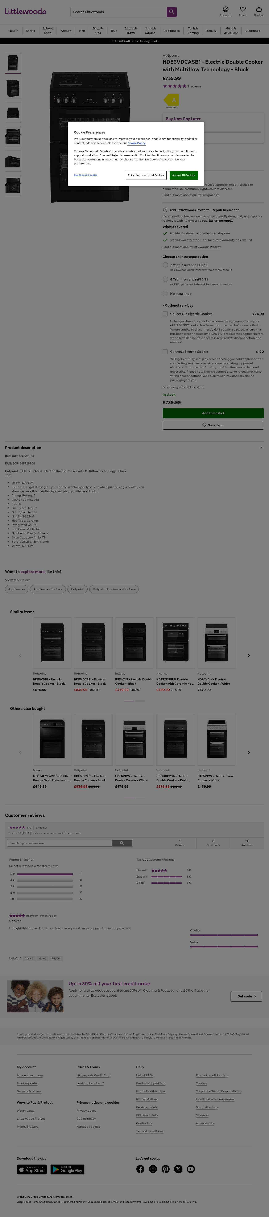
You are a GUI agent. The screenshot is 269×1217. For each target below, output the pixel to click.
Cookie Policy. (137, 143)
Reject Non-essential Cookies (146, 175)
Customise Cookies (86, 175)
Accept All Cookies (183, 175)
